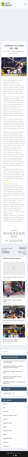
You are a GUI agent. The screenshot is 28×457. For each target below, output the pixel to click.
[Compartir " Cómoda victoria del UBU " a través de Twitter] (7, 233)
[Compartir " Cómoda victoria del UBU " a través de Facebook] (4, 233)
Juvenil (5, 427)
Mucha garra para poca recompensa (13, 320)
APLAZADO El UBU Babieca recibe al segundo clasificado (12, 377)
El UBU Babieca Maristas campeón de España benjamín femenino (13, 366)
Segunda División (7, 438)
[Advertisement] (14, 23)
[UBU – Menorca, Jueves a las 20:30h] (14, 268)
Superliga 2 (6, 446)
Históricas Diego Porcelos (17, 51)
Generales (5, 411)
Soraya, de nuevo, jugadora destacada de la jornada (11, 340)
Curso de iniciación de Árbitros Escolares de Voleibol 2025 (14, 361)
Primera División (7, 430)
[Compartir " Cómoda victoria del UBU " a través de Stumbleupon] (23, 233)
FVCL (4, 407)
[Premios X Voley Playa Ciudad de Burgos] (14, 289)
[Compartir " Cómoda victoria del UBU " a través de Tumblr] (10, 233)
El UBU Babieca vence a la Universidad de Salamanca (14, 382)
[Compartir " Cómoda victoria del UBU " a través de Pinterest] (14, 233)
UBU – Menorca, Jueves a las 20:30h (13, 277)
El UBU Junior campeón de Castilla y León (12, 372)
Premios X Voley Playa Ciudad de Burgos (12, 300)
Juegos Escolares (7, 423)
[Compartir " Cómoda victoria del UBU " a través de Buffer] (20, 233)
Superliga (5, 442)
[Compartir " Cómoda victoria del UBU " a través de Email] (12, 236)
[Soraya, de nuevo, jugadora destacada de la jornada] (14, 331)
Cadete (5, 404)
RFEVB (4, 434)
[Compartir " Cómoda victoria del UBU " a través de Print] (15, 236)
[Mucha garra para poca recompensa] (14, 311)
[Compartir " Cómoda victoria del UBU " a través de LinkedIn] (17, 233)
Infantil (5, 419)
